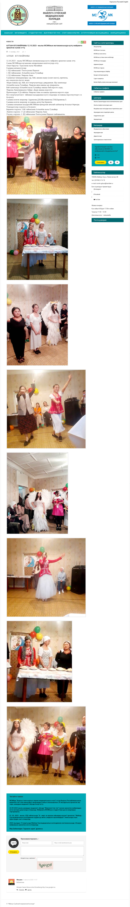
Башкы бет (8, 33)
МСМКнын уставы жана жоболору (104, 57)
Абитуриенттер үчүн (52, 33)
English (126, 2)
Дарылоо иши (98, 136)
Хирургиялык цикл (99, 115)
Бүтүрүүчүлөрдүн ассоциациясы (95, 33)
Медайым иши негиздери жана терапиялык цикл (108, 108)
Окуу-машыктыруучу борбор (102, 71)
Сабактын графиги (99, 92)
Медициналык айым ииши (101, 129)
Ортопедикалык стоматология (102, 139)
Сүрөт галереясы (99, 78)
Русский (120, 2)
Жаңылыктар (97, 46)
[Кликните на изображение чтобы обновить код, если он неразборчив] (45, 869)
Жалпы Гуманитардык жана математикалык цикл (108, 101)
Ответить (21, 890)
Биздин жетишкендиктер (101, 75)
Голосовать (100, 162)
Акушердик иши (98, 132)
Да (98, 155)
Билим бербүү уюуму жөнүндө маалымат (106, 82)
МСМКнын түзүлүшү (99, 50)
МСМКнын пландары (100, 61)
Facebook (97, 194)
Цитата (29, 890)
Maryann (19, 880)
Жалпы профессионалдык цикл (103, 105)
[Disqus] (108, 249)
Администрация (98, 64)
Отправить (13, 852)
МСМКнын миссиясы (100, 53)
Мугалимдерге (21, 33)
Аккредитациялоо (118, 33)
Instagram (98, 189)
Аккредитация (98, 119)
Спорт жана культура (70, 33)
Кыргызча (113, 2)
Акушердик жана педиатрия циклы (104, 112)
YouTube (97, 199)
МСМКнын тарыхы (99, 68)
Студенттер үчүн (35, 33)
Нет (98, 157)
